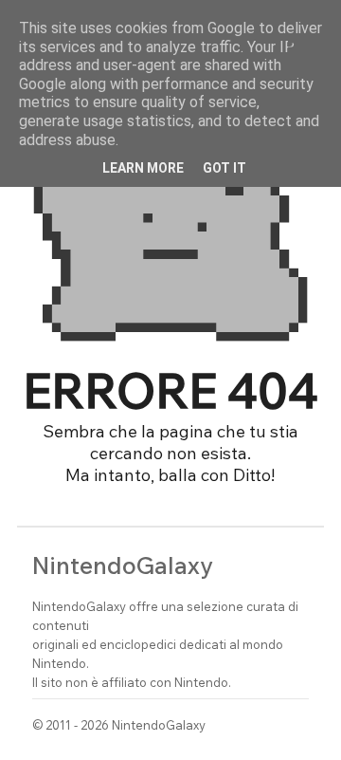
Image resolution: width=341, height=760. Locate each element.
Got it (224, 168)
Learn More (143, 168)
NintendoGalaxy (122, 565)
